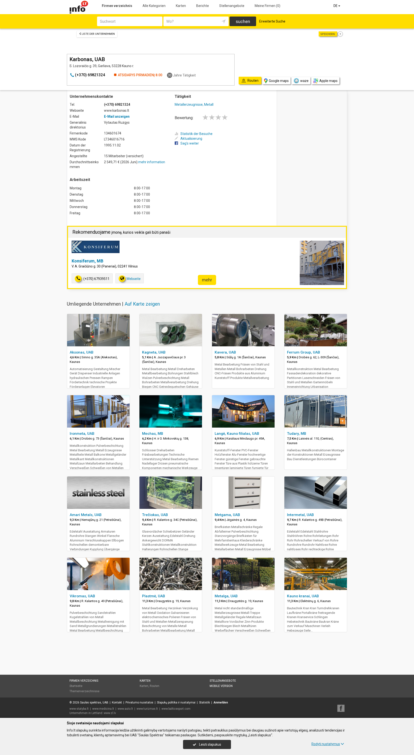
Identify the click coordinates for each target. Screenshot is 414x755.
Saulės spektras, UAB (94, 702)
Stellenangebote (231, 6)
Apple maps (328, 81)
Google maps (279, 81)
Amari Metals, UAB (86, 515)
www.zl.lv (110, 713)
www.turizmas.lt (147, 708)
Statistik (204, 702)
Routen (154, 686)
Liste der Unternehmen (98, 33)
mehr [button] (207, 279)
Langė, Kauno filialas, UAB (237, 433)
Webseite (133, 279)
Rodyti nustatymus (325, 744)
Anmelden (220, 702)
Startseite (75, 686)
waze (304, 81)
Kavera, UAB (225, 352)
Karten (181, 6)
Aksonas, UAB (81, 352)
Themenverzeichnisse (84, 691)
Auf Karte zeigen (142, 304)
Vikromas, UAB (82, 596)
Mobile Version (221, 686)
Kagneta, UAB (154, 352)
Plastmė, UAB (153, 596)
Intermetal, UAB (300, 515)
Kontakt (117, 702)
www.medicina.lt (103, 708)
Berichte (202, 6)
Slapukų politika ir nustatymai (176, 702)
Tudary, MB (296, 433)
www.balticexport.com (175, 708)
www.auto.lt (125, 708)
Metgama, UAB (227, 515)
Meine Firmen (267, 6)
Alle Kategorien (154, 6)
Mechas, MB (152, 433)
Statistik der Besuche (196, 134)
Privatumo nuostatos (139, 702)
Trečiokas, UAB (155, 515)
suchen (243, 21)
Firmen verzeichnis (117, 6)
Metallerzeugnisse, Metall (194, 104)
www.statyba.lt (79, 708)
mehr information (151, 162)
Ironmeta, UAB (82, 433)
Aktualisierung (191, 138)
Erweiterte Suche (272, 21)
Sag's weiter (189, 143)
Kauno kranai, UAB (303, 596)
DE (336, 6)
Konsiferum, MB (87, 260)
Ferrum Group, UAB (303, 352)
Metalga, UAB (226, 596)
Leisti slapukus (209, 744)
